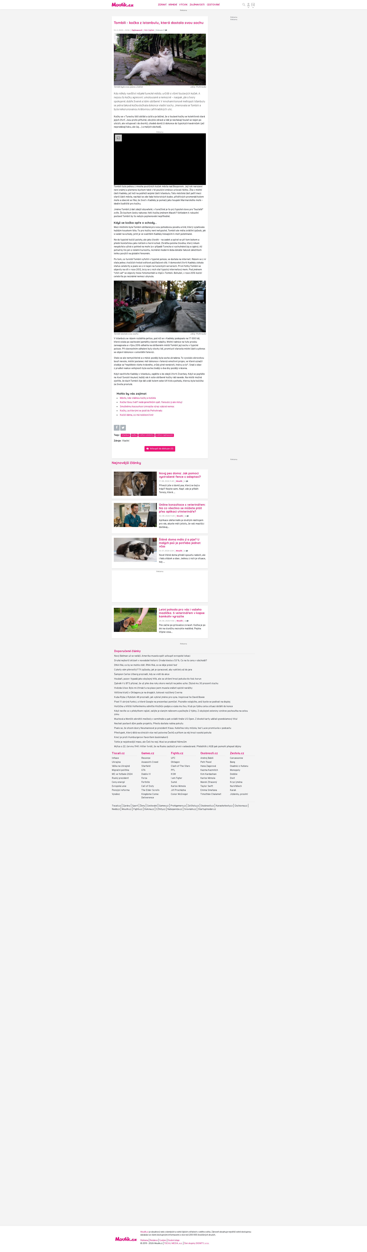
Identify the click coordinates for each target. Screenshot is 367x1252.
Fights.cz (177, 753)
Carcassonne (236, 758)
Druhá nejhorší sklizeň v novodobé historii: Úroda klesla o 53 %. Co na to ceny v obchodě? (160, 660)
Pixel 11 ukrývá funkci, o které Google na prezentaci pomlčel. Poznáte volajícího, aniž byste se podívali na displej (172, 701)
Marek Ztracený (208, 782)
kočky (134, 435)
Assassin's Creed (149, 762)
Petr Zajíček (149, 30)
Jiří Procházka (178, 790)
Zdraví (162, 4)
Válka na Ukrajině (121, 766)
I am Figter (176, 778)
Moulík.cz (126, 809)
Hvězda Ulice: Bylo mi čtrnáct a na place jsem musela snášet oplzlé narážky (153, 688)
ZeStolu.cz (193, 805)
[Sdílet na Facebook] (117, 427)
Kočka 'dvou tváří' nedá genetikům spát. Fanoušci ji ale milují (151, 402)
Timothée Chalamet (210, 794)
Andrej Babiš (206, 758)
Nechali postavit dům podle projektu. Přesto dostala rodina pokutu (148, 723)
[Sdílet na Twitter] (123, 428)
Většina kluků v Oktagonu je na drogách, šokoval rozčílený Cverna (148, 692)
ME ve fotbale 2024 (122, 774)
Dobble (233, 774)
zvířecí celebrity (146, 435)
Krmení (173, 4)
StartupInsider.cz (207, 809)
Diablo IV (146, 774)
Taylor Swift (206, 786)
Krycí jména (236, 782)
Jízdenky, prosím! (239, 794)
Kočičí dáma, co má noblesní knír (137, 415)
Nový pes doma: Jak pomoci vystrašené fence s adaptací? (180, 474)
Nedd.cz (116, 809)
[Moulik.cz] (122, 4)
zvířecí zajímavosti (164, 435)
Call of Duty (147, 786)
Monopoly (235, 770)
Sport (135, 805)
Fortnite (145, 782)
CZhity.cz (160, 809)
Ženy (142, 805)
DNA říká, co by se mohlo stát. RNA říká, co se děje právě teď (145, 665)
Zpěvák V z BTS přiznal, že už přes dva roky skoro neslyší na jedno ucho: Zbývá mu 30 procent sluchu (166, 683)
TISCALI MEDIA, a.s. (173, 1243)
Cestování (213, 4)
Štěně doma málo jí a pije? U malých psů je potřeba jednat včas (180, 543)
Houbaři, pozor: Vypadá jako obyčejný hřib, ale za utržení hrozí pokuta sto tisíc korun (157, 679)
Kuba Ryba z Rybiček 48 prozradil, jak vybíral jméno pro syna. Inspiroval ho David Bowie (159, 697)
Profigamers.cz (178, 805)
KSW (173, 774)
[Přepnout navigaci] (248, 4)
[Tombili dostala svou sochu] (160, 306)
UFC (173, 758)
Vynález (116, 794)
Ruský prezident (120, 778)
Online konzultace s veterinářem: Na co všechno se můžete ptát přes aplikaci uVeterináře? (182, 508)
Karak (233, 790)
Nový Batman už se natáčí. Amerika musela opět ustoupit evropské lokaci (152, 656)
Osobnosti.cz (209, 753)
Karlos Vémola (178, 786)
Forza (144, 778)
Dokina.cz (149, 809)
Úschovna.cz (241, 805)
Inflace (115, 758)
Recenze (145, 758)
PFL (173, 770)
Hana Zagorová (208, 766)
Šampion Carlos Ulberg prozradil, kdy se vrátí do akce (141, 674)
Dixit (232, 778)
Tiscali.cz (118, 753)
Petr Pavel (206, 762)
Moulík (179, 481)
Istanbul (125, 435)
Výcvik (183, 4)
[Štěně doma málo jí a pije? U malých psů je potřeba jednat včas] (135, 550)
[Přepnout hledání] (244, 4)
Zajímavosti (197, 4)
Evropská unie (119, 786)
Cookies (162, 1240)
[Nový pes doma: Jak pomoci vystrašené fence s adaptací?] (135, 484)
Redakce (154, 1240)
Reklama (144, 1240)
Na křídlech (236, 786)
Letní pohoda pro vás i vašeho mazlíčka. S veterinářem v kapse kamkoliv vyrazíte (182, 613)
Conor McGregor (179, 794)
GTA (143, 770)
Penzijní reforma (120, 790)
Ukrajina (116, 762)
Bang (232, 762)
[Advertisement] (160, 587)
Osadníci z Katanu (239, 766)
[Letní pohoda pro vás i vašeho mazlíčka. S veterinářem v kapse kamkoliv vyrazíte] (135, 620)
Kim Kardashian (208, 774)
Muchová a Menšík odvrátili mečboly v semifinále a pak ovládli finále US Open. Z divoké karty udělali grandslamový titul (175, 719)
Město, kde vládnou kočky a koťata (138, 398)
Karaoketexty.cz (224, 805)
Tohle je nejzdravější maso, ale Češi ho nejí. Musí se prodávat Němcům (150, 742)
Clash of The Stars (180, 766)
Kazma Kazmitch (209, 770)
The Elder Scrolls (150, 790)
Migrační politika (120, 770)
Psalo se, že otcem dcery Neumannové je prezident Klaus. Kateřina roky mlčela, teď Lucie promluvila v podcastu (172, 728)
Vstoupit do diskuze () (161, 448)
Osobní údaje (173, 1240)
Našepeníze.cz (174, 809)
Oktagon (175, 762)
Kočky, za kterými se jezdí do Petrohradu (141, 410)
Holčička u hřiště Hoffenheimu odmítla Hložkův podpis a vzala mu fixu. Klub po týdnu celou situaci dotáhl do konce (173, 706)
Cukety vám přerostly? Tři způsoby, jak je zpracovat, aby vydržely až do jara (153, 669)
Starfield (145, 766)
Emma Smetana (208, 790)
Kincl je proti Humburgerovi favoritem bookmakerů (141, 737)
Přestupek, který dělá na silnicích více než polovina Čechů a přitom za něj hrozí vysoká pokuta (162, 732)
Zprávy (126, 805)
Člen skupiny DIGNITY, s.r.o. (196, 1243)
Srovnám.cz (190, 809)
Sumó (174, 782)
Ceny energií (118, 782)
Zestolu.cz (237, 753)
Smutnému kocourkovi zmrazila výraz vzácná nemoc (147, 406)
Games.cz (147, 753)
